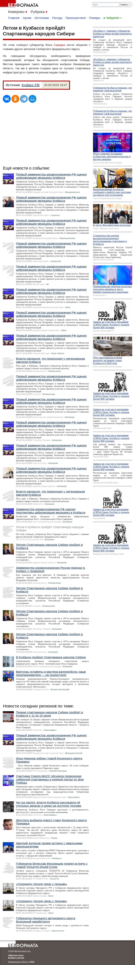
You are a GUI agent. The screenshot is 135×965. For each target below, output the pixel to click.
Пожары (94, 18)
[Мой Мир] (32, 99)
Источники (42, 18)
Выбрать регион (16, 958)
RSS (32, 962)
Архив (27, 18)
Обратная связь (16, 955)
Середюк (59, 45)
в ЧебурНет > (113, 18)
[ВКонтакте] (7, 99)
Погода (57, 18)
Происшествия (76, 18)
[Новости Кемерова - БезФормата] (20, 4)
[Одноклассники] (15, 99)
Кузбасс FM (31, 85)
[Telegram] (24, 99)
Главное (14, 18)
